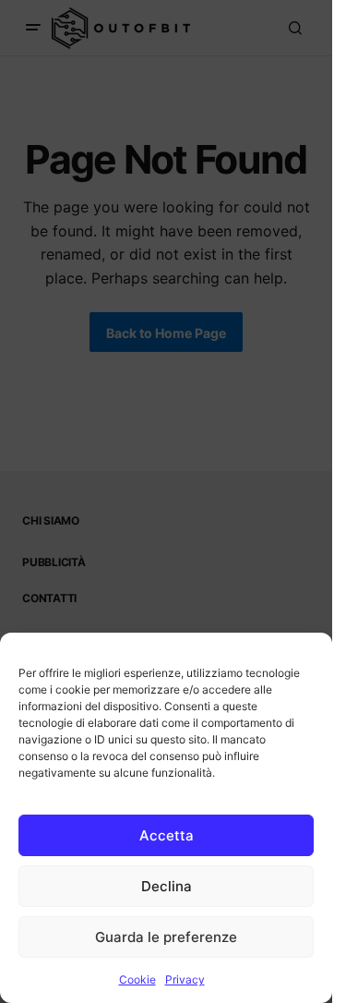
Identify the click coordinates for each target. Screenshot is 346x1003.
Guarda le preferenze (166, 937)
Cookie (137, 979)
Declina (166, 886)
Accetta (166, 835)
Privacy (185, 979)
